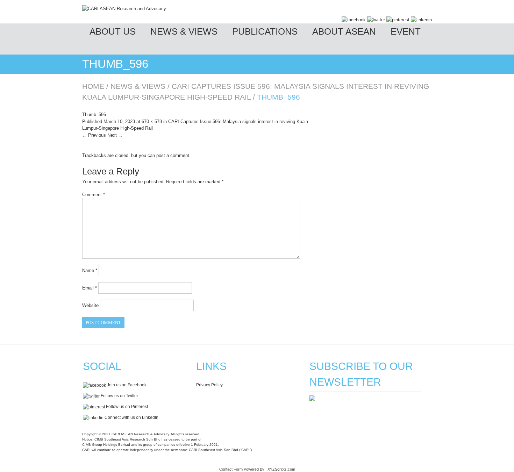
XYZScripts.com (281, 469)
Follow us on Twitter (119, 395)
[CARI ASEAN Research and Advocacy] (124, 8)
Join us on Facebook (126, 384)
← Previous (94, 135)
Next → (115, 135)
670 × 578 (152, 121)
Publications (265, 31)
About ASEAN (344, 31)
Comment (93, 194)
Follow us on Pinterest (126, 406)
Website (90, 305)
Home (93, 86)
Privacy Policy (209, 384)
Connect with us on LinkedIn (130, 417)
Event (406, 31)
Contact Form (231, 469)
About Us (113, 31)
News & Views (183, 31)
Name (89, 270)
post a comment (172, 155)
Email (89, 288)
